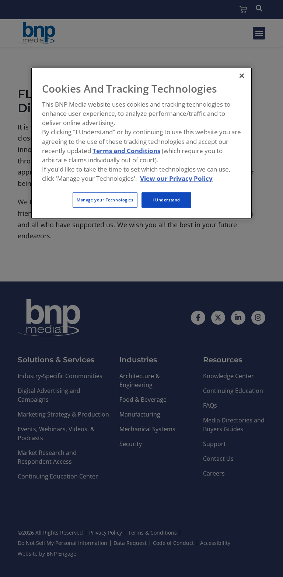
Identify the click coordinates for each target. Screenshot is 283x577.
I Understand (166, 200)
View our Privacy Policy (176, 178)
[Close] (242, 76)
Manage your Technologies (105, 200)
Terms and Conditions (126, 150)
